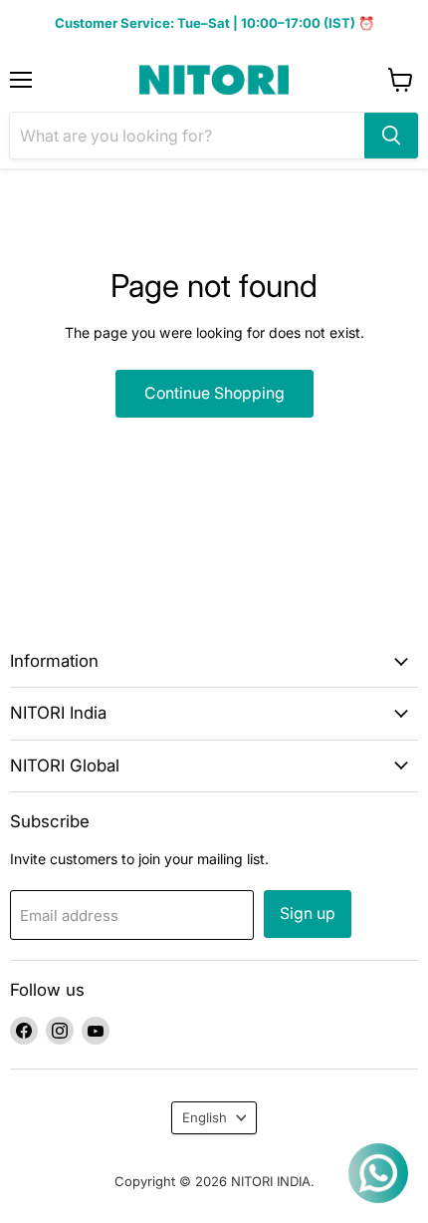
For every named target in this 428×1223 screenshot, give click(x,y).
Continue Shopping (214, 393)
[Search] (391, 135)
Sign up (307, 913)
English (204, 1117)
